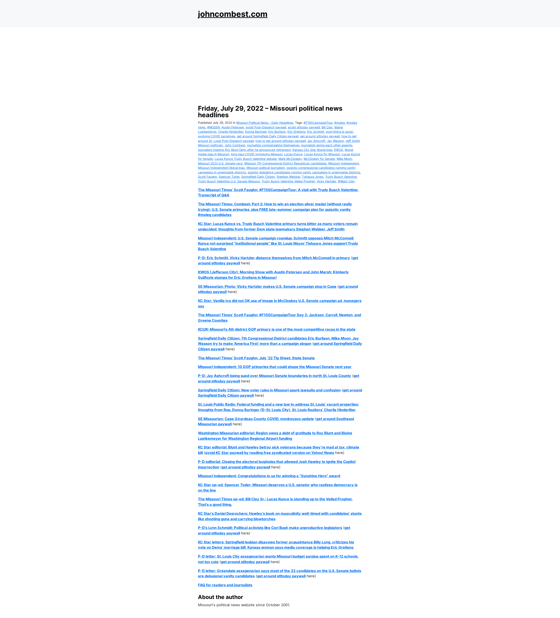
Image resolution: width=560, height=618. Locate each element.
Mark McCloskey (290, 159)
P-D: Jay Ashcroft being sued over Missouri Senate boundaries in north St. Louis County (274, 376)
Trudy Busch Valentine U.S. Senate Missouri (229, 181)
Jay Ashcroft (316, 141)
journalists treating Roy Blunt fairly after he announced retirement (244, 150)
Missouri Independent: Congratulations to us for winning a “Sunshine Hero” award (269, 476)
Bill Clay (327, 127)
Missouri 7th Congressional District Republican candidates (285, 163)
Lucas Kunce (293, 154)
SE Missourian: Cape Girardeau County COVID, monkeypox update (256, 419)
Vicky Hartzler (326, 181)
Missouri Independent (343, 163)
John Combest (235, 145)
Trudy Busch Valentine (341, 176)
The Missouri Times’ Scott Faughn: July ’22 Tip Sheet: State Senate (256, 358)
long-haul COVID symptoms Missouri (256, 154)
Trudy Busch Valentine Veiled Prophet (288, 181)
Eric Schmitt (315, 131)
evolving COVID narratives (216, 136)
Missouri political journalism (266, 167)
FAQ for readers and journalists (225, 585)
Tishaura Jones (312, 176)
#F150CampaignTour (318, 122)
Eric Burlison (277, 131)
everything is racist (339, 131)
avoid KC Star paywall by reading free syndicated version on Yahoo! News (269, 452)
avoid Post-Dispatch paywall (266, 127)
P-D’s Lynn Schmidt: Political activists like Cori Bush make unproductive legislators (270, 527)
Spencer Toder (229, 176)
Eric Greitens (296, 131)
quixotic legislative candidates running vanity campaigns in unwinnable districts (304, 172)
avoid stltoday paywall (304, 127)
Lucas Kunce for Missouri (322, 154)
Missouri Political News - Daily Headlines (264, 122)
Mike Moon (344, 159)
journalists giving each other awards (326, 145)
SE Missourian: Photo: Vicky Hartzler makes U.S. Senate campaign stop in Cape (267, 286)
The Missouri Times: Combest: (225, 204)
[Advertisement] (280, 64)
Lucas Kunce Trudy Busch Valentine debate (246, 159)
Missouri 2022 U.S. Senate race (220, 163)
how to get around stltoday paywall (281, 141)
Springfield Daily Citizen (258, 176)
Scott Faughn (207, 176)
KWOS (338, 150)
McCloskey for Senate (319, 159)
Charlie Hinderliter (230, 131)
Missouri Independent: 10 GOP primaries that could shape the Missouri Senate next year (275, 367)
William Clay (346, 181)
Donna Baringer (256, 131)
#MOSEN (213, 127)
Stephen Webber (288, 176)
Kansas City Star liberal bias (312, 150)
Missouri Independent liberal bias (221, 167)
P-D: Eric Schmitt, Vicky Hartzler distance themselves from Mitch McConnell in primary (274, 258)
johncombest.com (233, 14)
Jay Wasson (335, 141)
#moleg (339, 122)
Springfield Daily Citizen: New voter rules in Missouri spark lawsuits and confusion (269, 390)
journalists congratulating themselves (273, 145)
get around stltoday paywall (320, 136)
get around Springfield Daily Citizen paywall (267, 136)
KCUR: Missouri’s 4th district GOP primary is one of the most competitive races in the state (276, 329)
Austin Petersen (233, 127)
